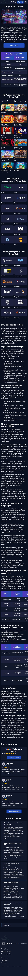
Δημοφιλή (3, 101)
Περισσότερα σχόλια (14, 811)
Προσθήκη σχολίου (14, 757)
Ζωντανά (11, 101)
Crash (17, 101)
